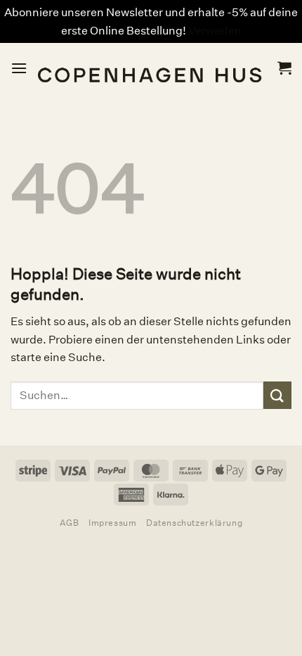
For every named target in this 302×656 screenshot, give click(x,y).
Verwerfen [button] (215, 30)
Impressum (112, 523)
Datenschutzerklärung (194, 523)
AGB (69, 523)
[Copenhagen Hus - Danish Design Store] (152, 68)
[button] (19, 68)
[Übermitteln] (277, 395)
